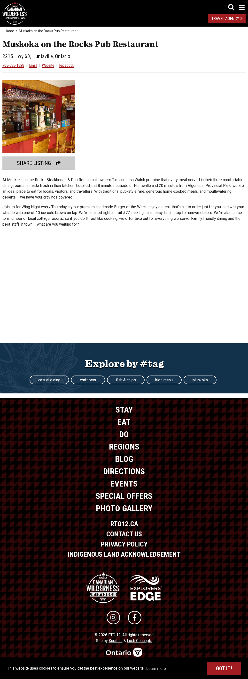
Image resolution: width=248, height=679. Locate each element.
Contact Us (124, 534)
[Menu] (236, 7)
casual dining (49, 380)
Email (33, 65)
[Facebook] (134, 617)
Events (124, 483)
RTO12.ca (124, 524)
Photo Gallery (124, 508)
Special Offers (124, 496)
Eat (124, 422)
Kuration (116, 640)
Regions (124, 446)
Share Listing (34, 163)
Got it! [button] (224, 668)
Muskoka (200, 380)
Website (48, 65)
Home (9, 31)
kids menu (164, 380)
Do (124, 434)
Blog (124, 459)
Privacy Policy (124, 544)
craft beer (88, 380)
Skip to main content (124, 6)
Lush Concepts (139, 640)
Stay (124, 409)
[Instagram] (113, 617)
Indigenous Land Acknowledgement (124, 554)
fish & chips (126, 380)
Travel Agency (225, 18)
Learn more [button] (156, 668)
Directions (124, 471)
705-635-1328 (13, 65)
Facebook (66, 65)
